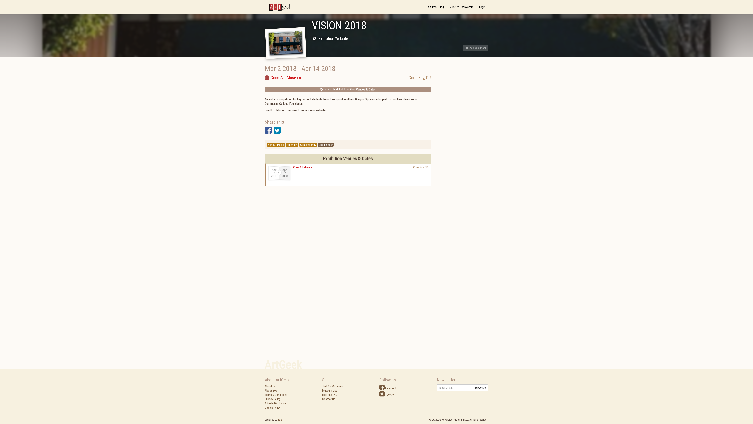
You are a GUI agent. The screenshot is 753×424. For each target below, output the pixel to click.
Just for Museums (332, 386)
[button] (475, 48)
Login (482, 7)
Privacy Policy (272, 399)
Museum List (329, 390)
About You (271, 390)
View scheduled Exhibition (349, 89)
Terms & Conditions (276, 395)
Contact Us (328, 399)
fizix (280, 419)
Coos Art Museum (303, 167)
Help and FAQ (329, 395)
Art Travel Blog (436, 7)
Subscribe (480, 387)
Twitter (389, 395)
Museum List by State (461, 7)
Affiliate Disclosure (275, 403)
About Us (270, 386)
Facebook (391, 388)
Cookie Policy (272, 407)
